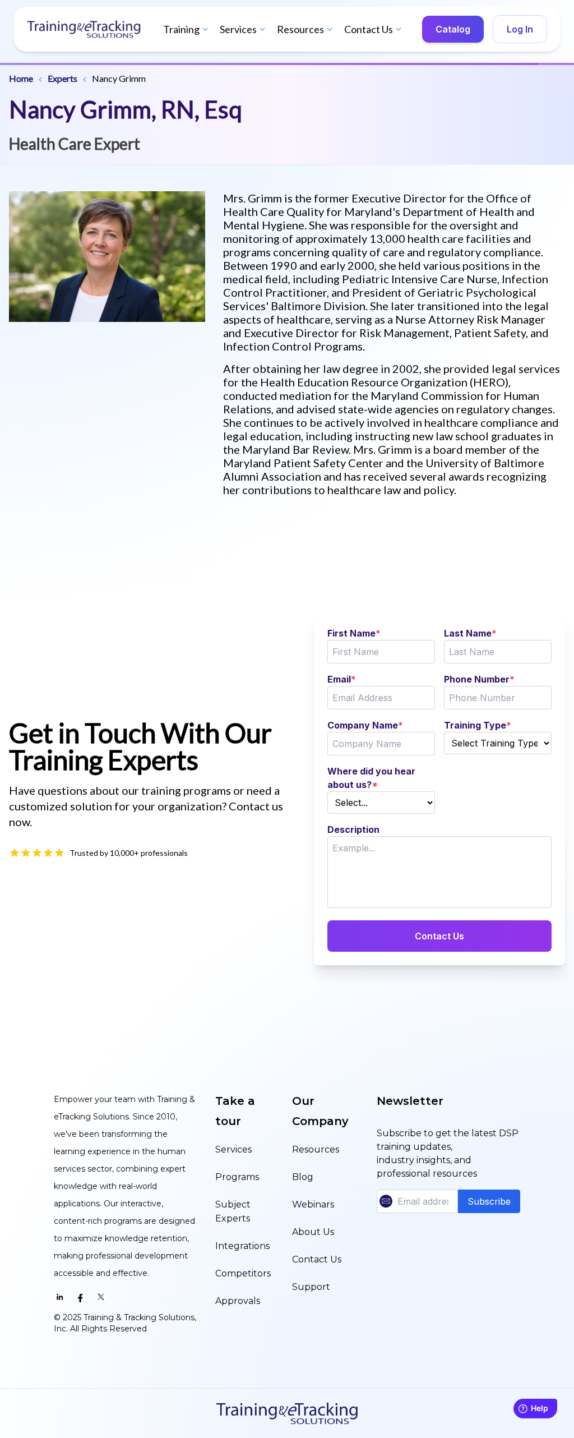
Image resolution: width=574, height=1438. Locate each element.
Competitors (243, 1273)
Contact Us (368, 29)
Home (21, 78)
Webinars (313, 1204)
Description (353, 829)
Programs (237, 1177)
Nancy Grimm (119, 78)
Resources (300, 29)
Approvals (237, 1301)
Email (341, 679)
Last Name (470, 633)
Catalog (453, 29)
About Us (313, 1232)
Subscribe (489, 1201)
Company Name (365, 725)
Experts (62, 78)
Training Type (477, 725)
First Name (354, 633)
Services (238, 29)
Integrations (242, 1246)
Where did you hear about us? (371, 778)
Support (311, 1287)
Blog (302, 1177)
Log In (520, 29)
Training (181, 29)
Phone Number (479, 679)
